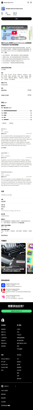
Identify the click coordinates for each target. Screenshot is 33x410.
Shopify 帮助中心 (5, 359)
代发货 (18, 329)
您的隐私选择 (4, 405)
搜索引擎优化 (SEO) (22, 343)
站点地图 (3, 401)
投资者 (18, 364)
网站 (2, 208)
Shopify (15, 14)
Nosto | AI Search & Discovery (13, 295)
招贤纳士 (19, 361)
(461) (9, 14)
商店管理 (3, 346)
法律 (18, 375)
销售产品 (3, 334)
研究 (2, 370)
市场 (18, 332)
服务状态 (19, 378)
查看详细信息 (4, 235)
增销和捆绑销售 (20, 337)
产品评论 (19, 334)
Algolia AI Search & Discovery (12, 284)
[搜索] (28, 2)
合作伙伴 (19, 370)
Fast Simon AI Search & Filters (13, 289)
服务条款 (3, 394)
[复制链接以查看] (6, 129)
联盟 (18, 373)
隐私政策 (3, 201)
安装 (16, 18)
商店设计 (3, 340)
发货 (18, 346)
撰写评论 (4, 123)
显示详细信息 (3, 147)
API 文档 (3, 361)
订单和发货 (4, 337)
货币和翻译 (19, 349)
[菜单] (31, 2)
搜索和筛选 (4, 90)
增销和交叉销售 (5, 95)
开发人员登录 (4, 390)
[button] (16, 285)
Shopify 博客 (4, 367)
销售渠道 (3, 329)
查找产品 (3, 332)
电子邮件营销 (20, 340)
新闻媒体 (19, 367)
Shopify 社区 (4, 364)
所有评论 (11, 123)
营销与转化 (4, 343)
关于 (18, 359)
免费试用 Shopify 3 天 (16, 311)
